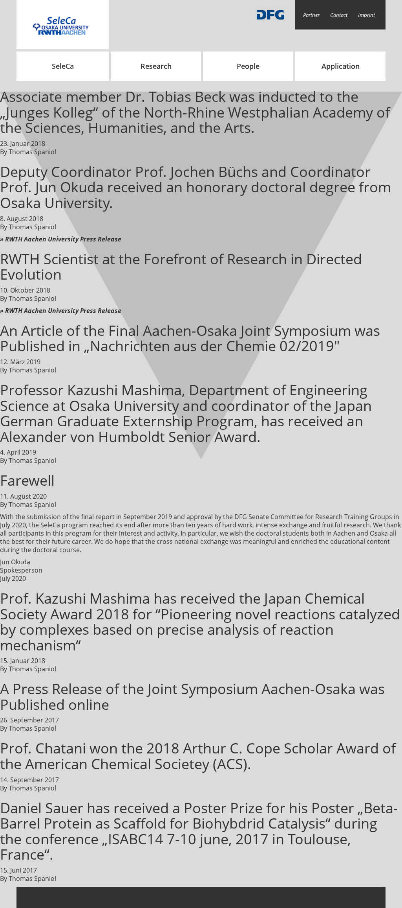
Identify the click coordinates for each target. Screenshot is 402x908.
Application (341, 66)
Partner (311, 14)
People (248, 66)
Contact (338, 14)
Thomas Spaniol (32, 151)
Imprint (366, 14)
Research (156, 66)
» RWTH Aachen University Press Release (60, 239)
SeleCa (63, 66)
